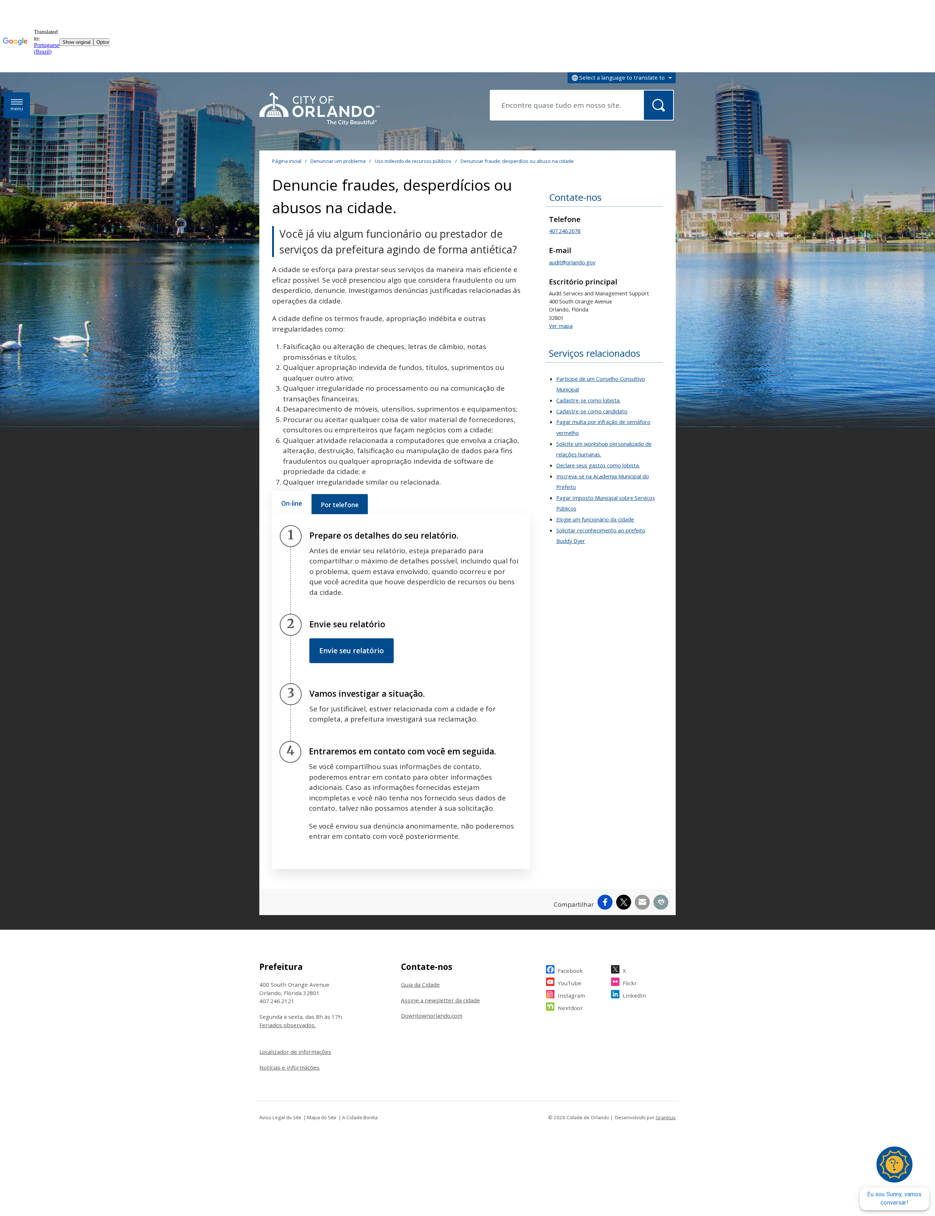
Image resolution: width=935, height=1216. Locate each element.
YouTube (569, 983)
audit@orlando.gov (572, 262)
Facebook (570, 970)
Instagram (571, 995)
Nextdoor (570, 1008)
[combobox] (622, 77)
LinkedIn (634, 995)
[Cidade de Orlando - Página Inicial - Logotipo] (319, 109)
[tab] (291, 502)
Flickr (630, 983)
